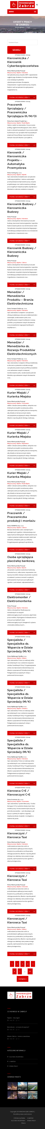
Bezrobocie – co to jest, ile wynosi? (18, 1027)
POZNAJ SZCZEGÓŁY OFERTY (20, 97)
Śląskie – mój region (13, 1018)
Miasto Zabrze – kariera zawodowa (18, 1036)
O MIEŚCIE (12, 1061)
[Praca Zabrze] (22, 4)
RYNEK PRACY (13, 1066)
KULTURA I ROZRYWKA (16, 1057)
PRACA (23, 1123)
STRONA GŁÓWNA (19, 1118)
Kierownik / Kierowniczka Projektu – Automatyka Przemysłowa (16, 160)
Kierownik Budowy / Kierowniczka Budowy (21, 207)
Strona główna (19, 27)
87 (30, 971)
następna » (22, 979)
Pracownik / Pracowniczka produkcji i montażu (21, 516)
